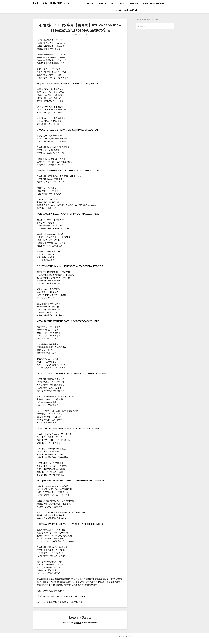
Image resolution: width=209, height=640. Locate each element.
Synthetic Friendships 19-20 (153, 3)
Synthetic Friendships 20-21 (126, 10)
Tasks (113, 3)
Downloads (133, 3)
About (122, 3)
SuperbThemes (125, 637)
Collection (89, 3)
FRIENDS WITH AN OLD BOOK (52, 3)
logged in (77, 622)
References (102, 3)
